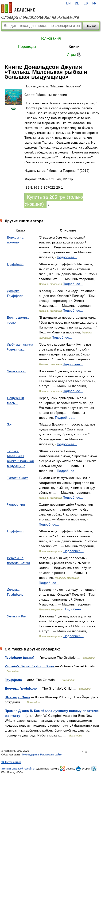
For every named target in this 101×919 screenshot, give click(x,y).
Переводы (27, 47)
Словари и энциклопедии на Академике (40, 17)
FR (94, 3)
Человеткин (16, 504)
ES (86, 3)
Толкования (50, 38)
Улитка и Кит (16, 616)
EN (68, 3)
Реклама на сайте (51, 754)
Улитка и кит (16, 371)
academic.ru (18, 7)
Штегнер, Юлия (17, 697)
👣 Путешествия (11, 762)
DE (77, 3)
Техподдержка (30, 754)
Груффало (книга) (19, 657)
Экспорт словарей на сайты (18, 768)
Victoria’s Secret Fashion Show (29, 666)
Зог (9, 424)
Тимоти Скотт (17, 478)
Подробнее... (67, 257)
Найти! (90, 26)
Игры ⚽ (74, 54)
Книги (74, 47)
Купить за (53, 200)
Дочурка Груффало (21, 688)
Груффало (15, 264)
